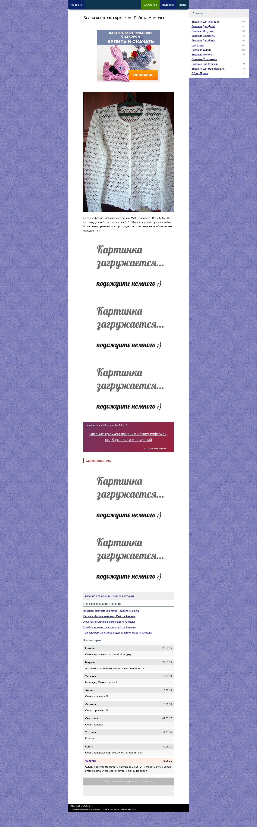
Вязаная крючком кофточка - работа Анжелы (111, 610)
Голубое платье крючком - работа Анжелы (109, 627)
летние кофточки (123, 595)
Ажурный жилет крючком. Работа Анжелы (109, 621)
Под (168, 4)
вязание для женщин (98, 595)
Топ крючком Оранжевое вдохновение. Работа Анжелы (117, 632)
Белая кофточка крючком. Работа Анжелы (109, 616)
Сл (150, 4)
